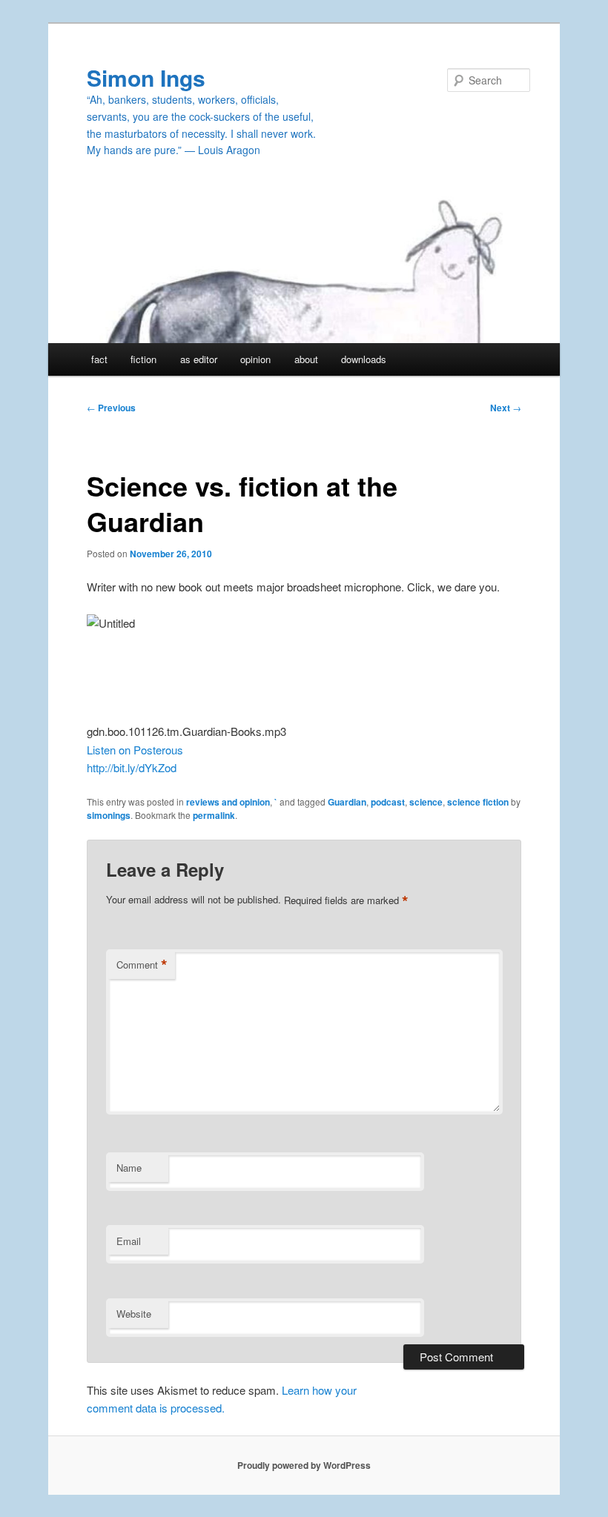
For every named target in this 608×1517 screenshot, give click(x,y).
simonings (108, 815)
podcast (388, 802)
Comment (142, 965)
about (306, 359)
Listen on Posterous (135, 749)
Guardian (347, 802)
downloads (363, 359)
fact (99, 359)
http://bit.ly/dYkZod (131, 767)
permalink (214, 815)
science (426, 802)
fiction (143, 359)
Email (128, 1241)
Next (505, 407)
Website (133, 1314)
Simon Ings (146, 77)
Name (129, 1168)
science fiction (478, 802)
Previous (111, 407)
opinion (255, 359)
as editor (198, 359)
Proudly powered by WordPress (304, 1465)
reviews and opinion (228, 802)
